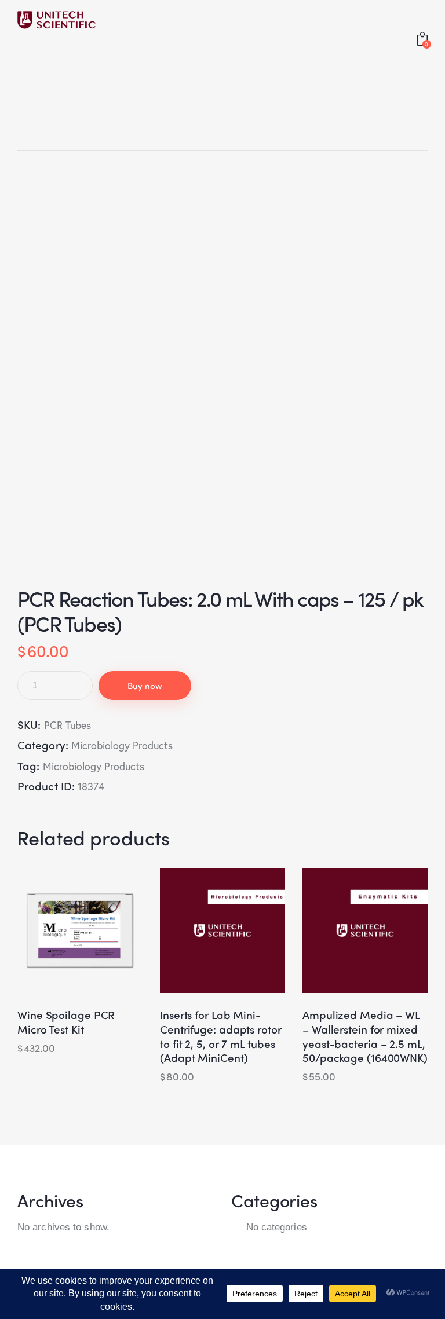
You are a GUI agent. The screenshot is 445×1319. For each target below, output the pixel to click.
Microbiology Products (122, 745)
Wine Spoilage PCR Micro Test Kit (66, 1021)
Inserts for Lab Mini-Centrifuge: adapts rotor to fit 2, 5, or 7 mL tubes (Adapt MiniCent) (221, 1036)
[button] (48, 930)
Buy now (144, 685)
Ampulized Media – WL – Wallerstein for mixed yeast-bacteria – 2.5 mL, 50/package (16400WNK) (365, 1036)
